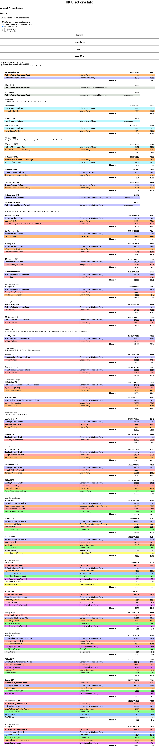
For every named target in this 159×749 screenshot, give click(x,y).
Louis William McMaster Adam (17, 709)
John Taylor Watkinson (14, 440)
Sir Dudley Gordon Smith (14, 568)
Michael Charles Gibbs (13, 582)
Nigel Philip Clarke (12, 735)
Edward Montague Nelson (15, 78)
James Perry (10, 277)
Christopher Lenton (12, 646)
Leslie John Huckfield (13, 403)
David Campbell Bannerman (16, 597)
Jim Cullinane (10, 652)
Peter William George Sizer (15, 491)
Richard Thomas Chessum (15, 509)
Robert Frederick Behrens (15, 506)
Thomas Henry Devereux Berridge (18, 149)
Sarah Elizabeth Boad (13, 545)
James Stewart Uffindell (14, 732)
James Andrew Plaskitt (14, 641)
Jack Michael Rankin (12, 706)
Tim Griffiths (10, 714)
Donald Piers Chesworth (14, 292)
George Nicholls (11, 221)
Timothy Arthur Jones (13, 457)
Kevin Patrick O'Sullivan (14, 524)
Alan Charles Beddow (13, 644)
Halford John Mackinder (14, 131)
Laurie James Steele (13, 743)
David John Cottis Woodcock (16, 488)
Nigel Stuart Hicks (12, 571)
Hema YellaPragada (13, 737)
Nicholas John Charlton (14, 511)
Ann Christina (10, 527)
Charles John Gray (12, 485)
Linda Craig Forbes (12, 600)
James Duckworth (12, 111)
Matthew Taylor (11, 542)
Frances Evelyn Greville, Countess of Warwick (23, 224)
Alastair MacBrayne (12, 667)
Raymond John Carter (13, 424)
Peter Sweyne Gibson (13, 390)
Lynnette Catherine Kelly (14, 664)
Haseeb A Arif (10, 670)
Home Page (79, 42)
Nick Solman (10, 688)
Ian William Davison (12, 623)
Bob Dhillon (9, 693)
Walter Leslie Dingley (13, 249)
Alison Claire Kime (12, 602)
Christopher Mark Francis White (17, 618)
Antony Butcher (11, 406)
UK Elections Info (79, 2)
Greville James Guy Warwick (16, 579)
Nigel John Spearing (12, 387)
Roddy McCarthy (11, 584)
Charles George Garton (14, 252)
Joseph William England (14, 455)
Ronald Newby (10, 550)
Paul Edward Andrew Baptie (16, 576)
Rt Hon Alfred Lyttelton (14, 162)
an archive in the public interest (33, 66)
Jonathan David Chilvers (14, 691)
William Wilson (11, 322)
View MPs (79, 56)
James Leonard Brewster (14, 553)
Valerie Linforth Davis (13, 573)
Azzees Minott (10, 673)
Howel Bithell (10, 310)
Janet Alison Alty (11, 529)
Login (79, 49)
